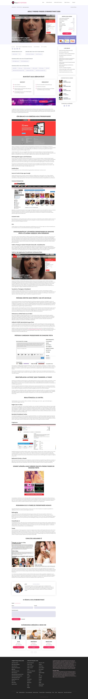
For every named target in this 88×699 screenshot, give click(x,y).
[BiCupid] (60, 90)
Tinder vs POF (29, 664)
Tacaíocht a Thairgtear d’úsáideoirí (65, 67)
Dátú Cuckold (34, 68)
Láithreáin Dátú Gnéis (30, 70)
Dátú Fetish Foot (14, 666)
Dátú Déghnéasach (15, 61)
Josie (26, 584)
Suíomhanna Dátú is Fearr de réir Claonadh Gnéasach (22, 58)
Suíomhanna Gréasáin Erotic (40, 70)
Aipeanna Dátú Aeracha (16, 667)
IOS (19, 54)
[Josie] (18, 588)
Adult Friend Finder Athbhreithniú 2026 (66, 50)
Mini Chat (40, 675)
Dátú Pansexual (14, 672)
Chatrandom (29, 679)
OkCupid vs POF (41, 662)
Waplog (28, 687)
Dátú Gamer (14, 682)
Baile (43, 2)
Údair (56, 692)
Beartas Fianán (35, 692)
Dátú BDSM (14, 68)
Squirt (28, 684)
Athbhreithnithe (49, 2)
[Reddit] (64, 106)
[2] (16, 603)
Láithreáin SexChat (15, 662)
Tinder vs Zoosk (30, 667)
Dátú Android (14, 54)
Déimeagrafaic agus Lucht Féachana (65, 55)
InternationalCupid (30, 662)
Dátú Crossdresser (27, 68)
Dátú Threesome (39, 54)
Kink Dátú (47, 68)
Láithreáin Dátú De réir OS (17, 51)
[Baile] (19, 2)
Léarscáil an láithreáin (68, 692)
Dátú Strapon (41, 68)
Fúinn (53, 692)
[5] (19, 603)
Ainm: (13, 605)
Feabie (28, 669)
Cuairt (67, 33)
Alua (39, 674)
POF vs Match (41, 669)
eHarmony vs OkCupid (31, 670)
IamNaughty (41, 685)
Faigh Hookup (66, 2)
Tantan (40, 680)
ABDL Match (29, 682)
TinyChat (28, 675)
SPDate (40, 670)
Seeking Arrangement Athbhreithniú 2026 (67, 94)
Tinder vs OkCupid (30, 666)
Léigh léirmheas (18, 644)
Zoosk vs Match (41, 667)
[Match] (60, 85)
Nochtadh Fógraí (48, 692)
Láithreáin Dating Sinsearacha (17, 675)
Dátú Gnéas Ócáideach (30, 54)
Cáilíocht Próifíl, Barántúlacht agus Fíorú (66, 72)
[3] (17, 603)
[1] (15, 603)
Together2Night (41, 672)
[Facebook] (12, 49)
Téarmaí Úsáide (42, 692)
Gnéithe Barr (61, 56)
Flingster (40, 664)
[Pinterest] (19, 49)
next (35, 652)
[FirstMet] (60, 81)
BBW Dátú (13, 669)
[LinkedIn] (15, 49)
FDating (40, 679)
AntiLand (28, 680)
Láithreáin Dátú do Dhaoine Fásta (18, 70)
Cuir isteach (16, 619)
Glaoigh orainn (60, 692)
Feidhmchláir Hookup (58, 2)
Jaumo (28, 677)
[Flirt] (72, 41)
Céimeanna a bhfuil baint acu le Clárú (65, 70)
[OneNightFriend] (66, 41)
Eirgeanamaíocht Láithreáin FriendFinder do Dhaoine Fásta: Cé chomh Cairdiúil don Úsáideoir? (66, 59)
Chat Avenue (41, 666)
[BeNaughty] (61, 41)
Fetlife (28, 674)
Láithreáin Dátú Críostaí (16, 677)
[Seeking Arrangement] (60, 94)
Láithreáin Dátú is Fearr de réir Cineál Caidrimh (34, 51)
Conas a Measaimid (29, 692)
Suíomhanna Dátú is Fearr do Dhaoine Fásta (20, 65)
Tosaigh (43, 101)
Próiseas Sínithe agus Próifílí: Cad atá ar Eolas (67, 69)
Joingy (28, 685)
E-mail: (35, 605)
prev (32, 652)
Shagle (40, 682)
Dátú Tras (13, 680)
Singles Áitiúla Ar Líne (15, 679)
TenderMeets (29, 672)
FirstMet (40, 677)
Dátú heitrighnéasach (24, 61)
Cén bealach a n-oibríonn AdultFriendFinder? (67, 53)
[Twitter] (17, 49)
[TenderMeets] (60, 98)
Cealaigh (23, 619)
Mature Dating (41, 684)
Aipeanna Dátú (14, 684)
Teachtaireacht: (15, 610)
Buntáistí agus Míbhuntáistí (64, 52)
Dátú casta (20, 68)
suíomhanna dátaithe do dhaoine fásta (35, 329)
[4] (18, 603)
